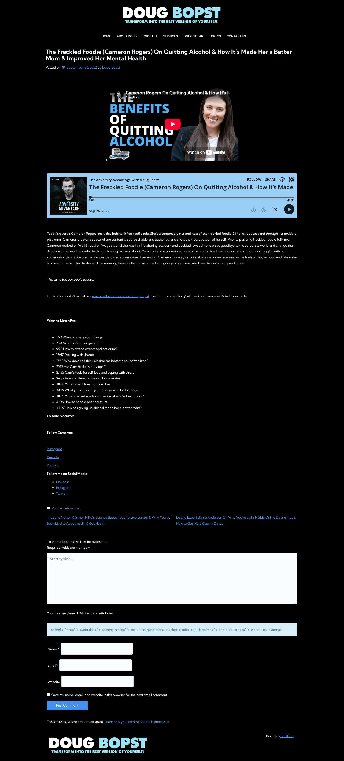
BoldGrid (287, 736)
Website (54, 682)
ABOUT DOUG (127, 36)
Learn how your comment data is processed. (137, 722)
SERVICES (170, 36)
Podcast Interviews (66, 508)
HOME (106, 36)
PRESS (216, 36)
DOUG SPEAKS (194, 36)
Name (53, 649)
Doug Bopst (111, 67)
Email (53, 665)
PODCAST (150, 36)
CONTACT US (236, 36)
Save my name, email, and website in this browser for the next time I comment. (109, 695)
